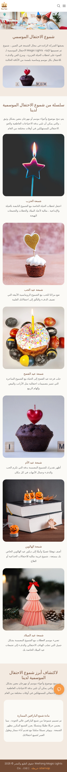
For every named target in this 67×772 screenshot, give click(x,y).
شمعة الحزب (33, 201)
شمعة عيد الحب (33, 290)
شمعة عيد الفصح (33, 374)
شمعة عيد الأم (33, 462)
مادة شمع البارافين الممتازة (33, 716)
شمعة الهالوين (33, 546)
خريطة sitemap (40, 768)
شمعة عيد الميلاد (33, 635)
